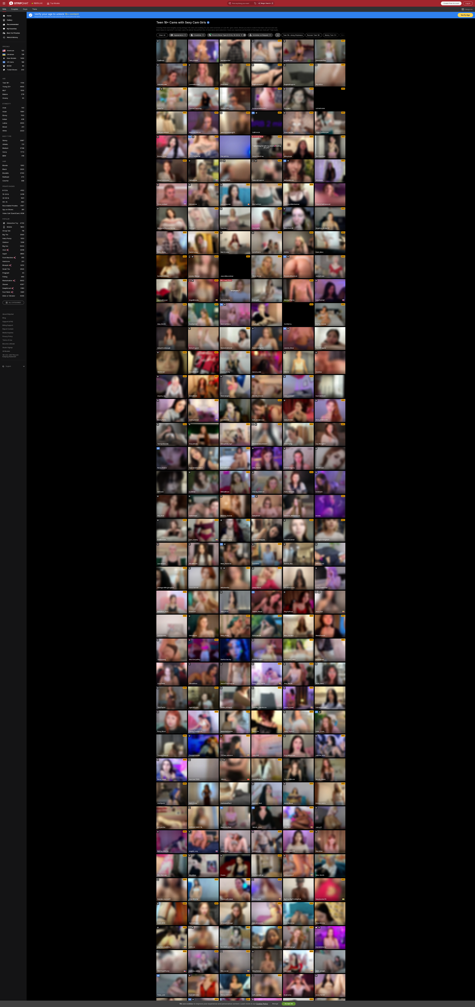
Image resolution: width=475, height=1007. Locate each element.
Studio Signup (7, 347)
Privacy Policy (7, 336)
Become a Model (8, 344)
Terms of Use (7, 340)
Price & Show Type (226, 35)
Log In (468, 3)
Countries (197, 35)
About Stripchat (8, 314)
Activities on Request (260, 35)
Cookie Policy (262, 1004)
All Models (6, 351)
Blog (4, 318)
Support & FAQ (7, 321)
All (278, 35)
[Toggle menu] (4, 3)
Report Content (7, 329)
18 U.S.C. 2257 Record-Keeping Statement (10, 356)
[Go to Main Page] (19, 3)
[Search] (255, 3)
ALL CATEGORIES (15, 302)
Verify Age (465, 15)
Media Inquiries (7, 333)
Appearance (178, 35)
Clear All (162, 35)
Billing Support (7, 325)
